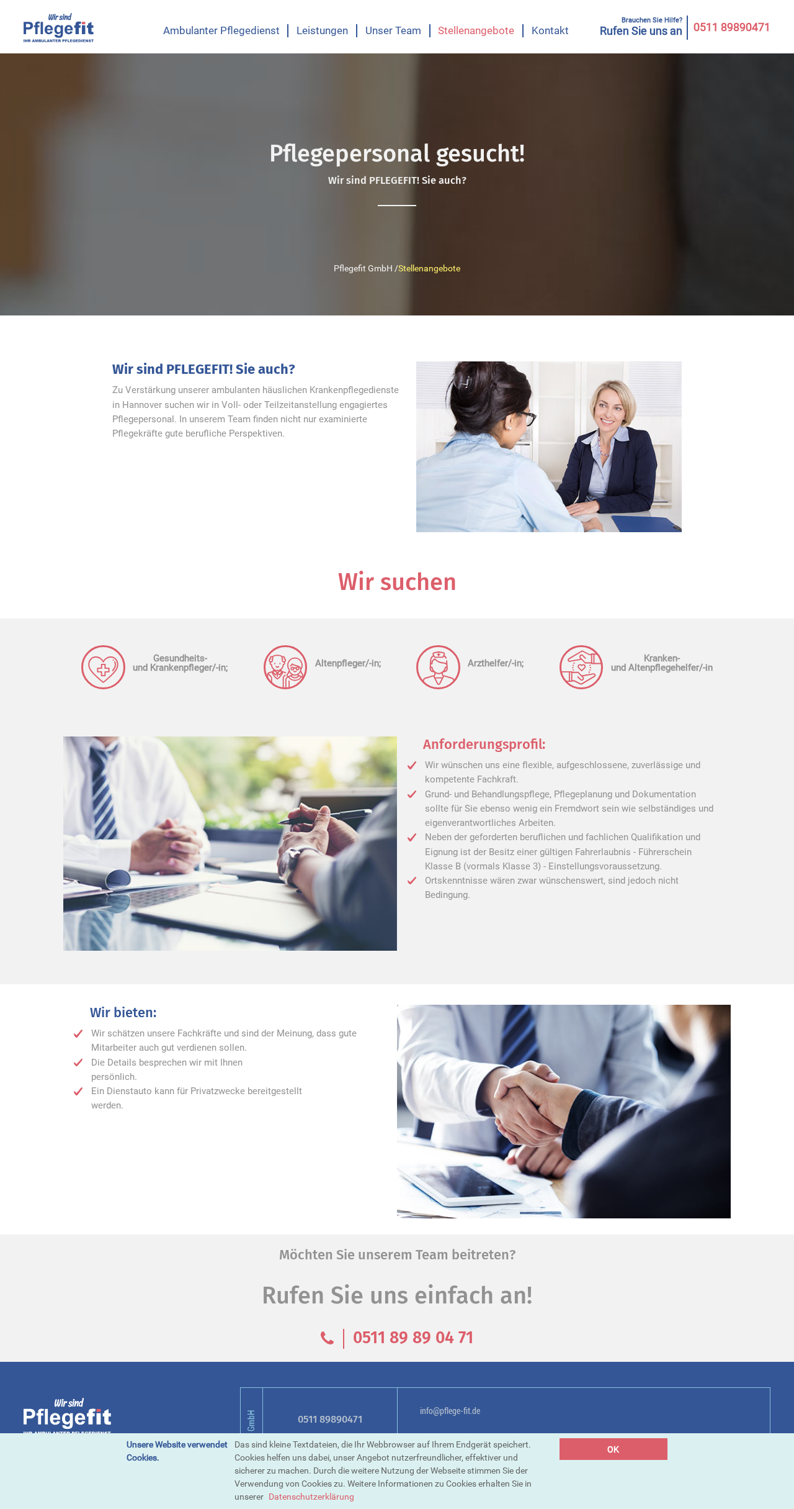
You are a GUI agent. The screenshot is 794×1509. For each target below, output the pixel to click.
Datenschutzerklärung (311, 1497)
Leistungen (322, 30)
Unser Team (393, 30)
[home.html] (59, 27)
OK (613, 1449)
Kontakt (550, 30)
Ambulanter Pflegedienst (221, 30)
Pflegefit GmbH (363, 268)
